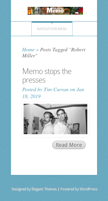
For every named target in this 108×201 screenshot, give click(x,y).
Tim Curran (56, 89)
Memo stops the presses (46, 75)
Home (28, 49)
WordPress (88, 189)
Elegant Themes (43, 189)
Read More (69, 145)
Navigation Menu (52, 29)
